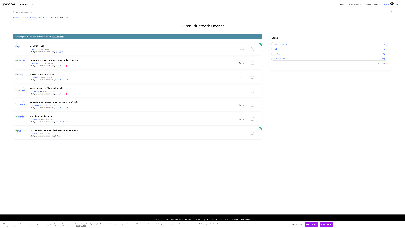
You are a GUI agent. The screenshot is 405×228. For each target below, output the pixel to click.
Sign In (386, 4)
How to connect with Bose (42, 74)
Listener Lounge (355, 4)
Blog (376, 4)
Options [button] (390, 18)
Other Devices (43, 18)
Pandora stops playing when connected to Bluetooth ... (55, 60)
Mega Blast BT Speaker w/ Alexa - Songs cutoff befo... (55, 102)
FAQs (398, 4)
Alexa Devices (280, 59)
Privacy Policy (81, 226)
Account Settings (281, 44)
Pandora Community (19, 4)
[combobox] (202, 12)
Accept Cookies (326, 224)
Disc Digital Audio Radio (41, 116)
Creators (367, 4)
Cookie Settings (245, 219)
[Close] (401, 224)
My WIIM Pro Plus (38, 46)
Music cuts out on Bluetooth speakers (47, 88)
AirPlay (277, 54)
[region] (202, 224)
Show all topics (58, 36)
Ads (276, 49)
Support (343, 4)
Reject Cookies (311, 224)
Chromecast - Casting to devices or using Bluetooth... (55, 130)
